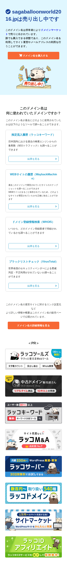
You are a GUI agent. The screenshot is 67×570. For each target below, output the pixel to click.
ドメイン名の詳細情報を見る (33, 325)
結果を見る (33, 159)
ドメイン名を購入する (35, 55)
